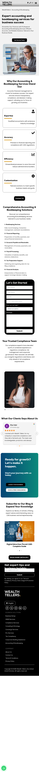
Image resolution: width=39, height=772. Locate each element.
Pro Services (9, 633)
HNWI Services (10, 619)
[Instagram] (16, 608)
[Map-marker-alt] (28, 2)
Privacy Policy (9, 661)
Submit (19, 575)
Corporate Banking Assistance (15, 640)
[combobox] (8, 301)
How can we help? (12, 305)
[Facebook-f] (7, 608)
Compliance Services (12, 623)
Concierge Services (11, 629)
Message (9, 312)
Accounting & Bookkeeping (14, 643)
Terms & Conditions (11, 658)
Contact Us (9, 655)
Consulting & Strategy (12, 626)
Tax (6, 636)
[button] (2, 389)
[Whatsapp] (32, 2)
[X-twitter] (11, 608)
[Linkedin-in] (20, 608)
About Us (8, 652)
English (10, 603)
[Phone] (30, 2)
